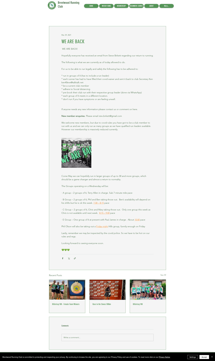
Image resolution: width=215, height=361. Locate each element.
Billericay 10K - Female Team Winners (65, 304)
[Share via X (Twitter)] (69, 258)
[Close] (212, 357)
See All (163, 275)
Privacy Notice (164, 357)
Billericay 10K (138, 304)
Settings (192, 357)
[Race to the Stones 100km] (108, 290)
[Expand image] (76, 153)
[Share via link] (75, 258)
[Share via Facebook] (62, 258)
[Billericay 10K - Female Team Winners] (67, 290)
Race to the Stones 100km (102, 304)
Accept (204, 357)
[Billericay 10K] (148, 290)
